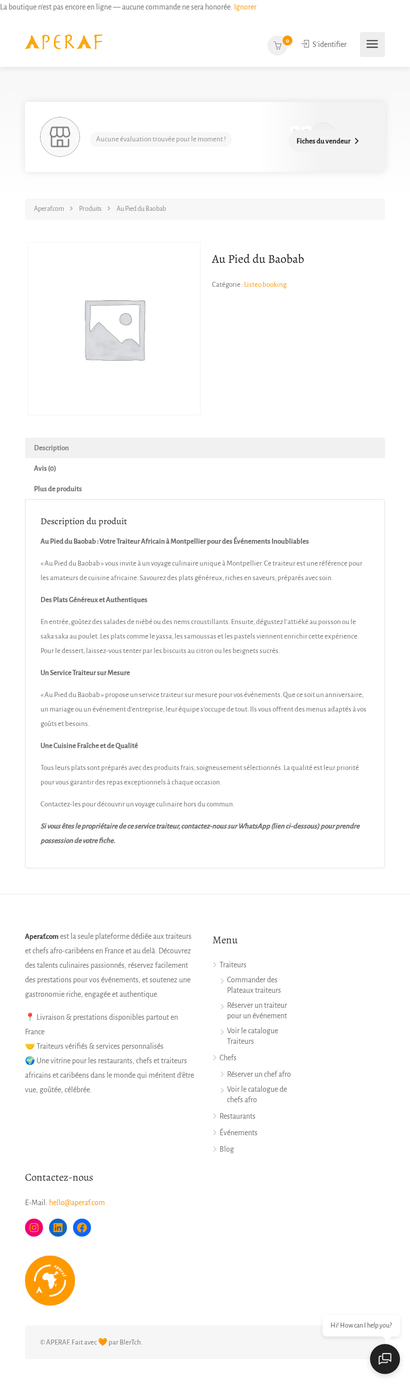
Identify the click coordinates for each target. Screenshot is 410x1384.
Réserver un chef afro (259, 1074)
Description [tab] (51, 448)
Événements (239, 1133)
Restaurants (238, 1116)
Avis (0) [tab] (45, 468)
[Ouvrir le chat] (385, 1359)
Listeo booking (265, 284)
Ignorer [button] (245, 7)
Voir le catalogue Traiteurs (252, 1036)
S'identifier (328, 44)
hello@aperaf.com (77, 1203)
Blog (227, 1149)
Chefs (228, 1058)
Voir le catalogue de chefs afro (257, 1094)
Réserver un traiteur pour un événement (257, 1010)
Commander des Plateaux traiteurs (254, 985)
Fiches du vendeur (323, 141)
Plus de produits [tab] (58, 489)
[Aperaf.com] (63, 41)
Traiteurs (233, 965)
